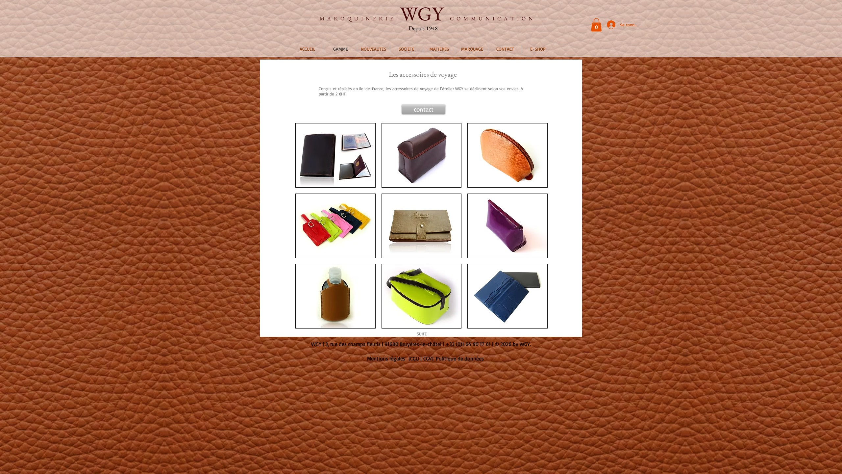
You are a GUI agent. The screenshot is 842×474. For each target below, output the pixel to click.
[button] (596, 25)
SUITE (422, 333)
